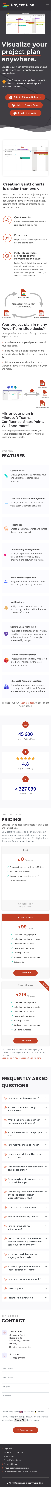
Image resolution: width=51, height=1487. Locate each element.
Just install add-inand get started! (25, 905)
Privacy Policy (9, 1456)
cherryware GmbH (36, 1483)
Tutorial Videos (26, 702)
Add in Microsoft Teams (27, 97)
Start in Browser (28, 113)
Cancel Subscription (12, 1460)
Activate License (11, 1464)
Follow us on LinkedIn (21, 1347)
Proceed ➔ (25, 972)
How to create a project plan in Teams (20, 1472)
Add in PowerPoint (27, 105)
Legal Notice (9, 1449)
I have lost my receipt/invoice (16, 1468)
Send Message (27, 1430)
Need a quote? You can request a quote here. (21, 1058)
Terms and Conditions (13, 1452)
